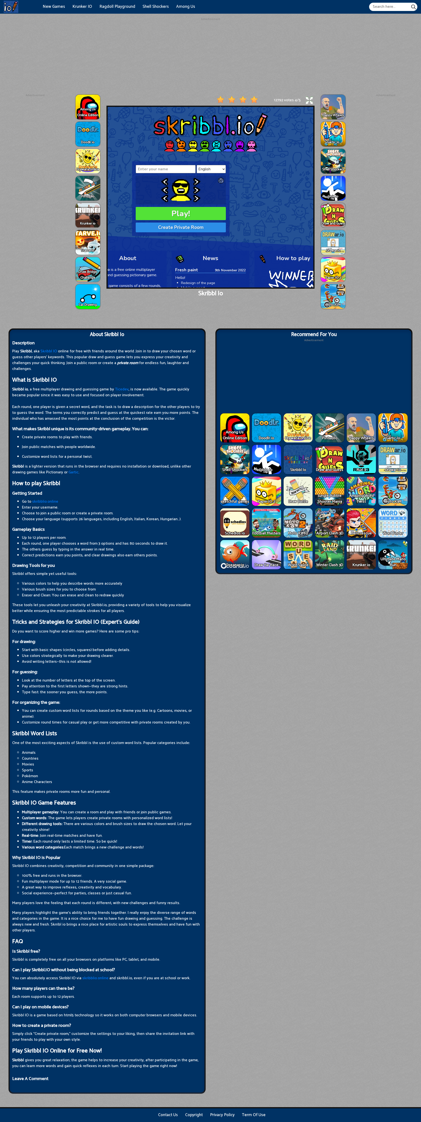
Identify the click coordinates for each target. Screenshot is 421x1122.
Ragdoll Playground (117, 6)
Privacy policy (222, 1115)
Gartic (73, 472)
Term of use (254, 1115)
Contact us (168, 1115)
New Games (54, 6)
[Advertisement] (210, 55)
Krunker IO (82, 6)
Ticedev (122, 389)
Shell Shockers (156, 6)
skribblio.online (45, 501)
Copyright (194, 1115)
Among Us (185, 6)
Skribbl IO (48, 351)
